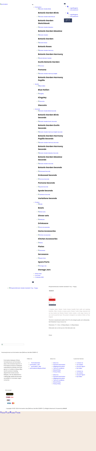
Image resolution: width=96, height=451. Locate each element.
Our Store (37, 275)
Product (37, 202)
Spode (37, 84)
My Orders (79, 368)
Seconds (37, 109)
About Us (55, 363)
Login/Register (74, 8)
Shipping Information (59, 366)
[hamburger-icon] (32, 4)
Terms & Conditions (58, 368)
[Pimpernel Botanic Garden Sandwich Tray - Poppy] (23, 288)
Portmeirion (38, 7)
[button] (49, 338)
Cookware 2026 (39, 277)
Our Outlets (79, 364)
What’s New (38, 273)
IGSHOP (65, 408)
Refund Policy (57, 370)
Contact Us (79, 363)
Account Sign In (80, 366)
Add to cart (52, 304)
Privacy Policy (57, 372)
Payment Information (59, 364)
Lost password (74, 10)
